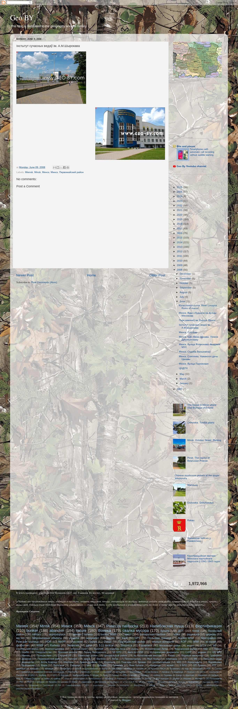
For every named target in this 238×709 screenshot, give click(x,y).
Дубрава (102, 665)
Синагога (118, 665)
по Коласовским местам (148, 655)
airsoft (78, 668)
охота (202, 672)
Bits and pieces (186, 146)
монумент (92, 638)
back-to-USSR (135, 652)
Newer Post (25, 275)
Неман (218, 649)
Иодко (96, 675)
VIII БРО (217, 652)
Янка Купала (136, 665)
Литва (115, 658)
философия (79, 678)
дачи (89, 645)
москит (133, 675)
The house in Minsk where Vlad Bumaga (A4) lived (201, 406)
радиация (193, 634)
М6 (195, 658)
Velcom (141, 682)
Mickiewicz (114, 682)
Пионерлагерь (133, 658)
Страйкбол (24, 672)
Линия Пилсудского (95, 652)
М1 (214, 645)
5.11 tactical (106, 645)
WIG (178, 662)
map (187, 668)
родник (202, 652)
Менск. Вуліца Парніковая (194, 363)
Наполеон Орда (212, 658)
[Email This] (54, 167)
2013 (180, 247)
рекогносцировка (54, 649)
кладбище (178, 672)
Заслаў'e (107, 672)
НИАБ (216, 682)
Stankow (101, 658)
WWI (196, 641)
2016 (180, 233)
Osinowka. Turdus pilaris (200, 422)
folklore (151, 682)
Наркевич (202, 675)
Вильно (181, 682)
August (184, 292)
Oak (205, 649)
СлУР (188, 652)
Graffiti (25, 652)
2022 (180, 205)
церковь (211, 634)
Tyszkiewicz (175, 668)
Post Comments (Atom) (44, 282)
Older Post (157, 275)
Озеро (108, 641)
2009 (180, 265)
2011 (180, 256)
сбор (66, 678)
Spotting (42, 675)
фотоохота (100, 682)
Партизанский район (131, 641)
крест (128, 634)
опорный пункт (78, 649)
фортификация (208, 626)
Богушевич (135, 678)
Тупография (135, 672)
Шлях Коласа (151, 672)
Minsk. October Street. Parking (204, 440)
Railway (55, 645)
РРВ (124, 675)
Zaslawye (75, 665)
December (186, 274)
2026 (180, 187)
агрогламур (98, 685)
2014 (180, 242)
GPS (137, 638)
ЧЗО (87, 685)
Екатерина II (139, 685)
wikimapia (171, 658)
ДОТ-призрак (162, 678)
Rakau (190, 520)
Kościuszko (124, 685)
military (36, 634)
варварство (28, 662)
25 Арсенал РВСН (157, 668)
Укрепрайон (208, 638)
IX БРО (31, 675)
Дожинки (26, 658)
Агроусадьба (194, 662)
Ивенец (26, 655)
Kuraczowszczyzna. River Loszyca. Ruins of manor (198, 307)
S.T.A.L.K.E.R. (129, 682)
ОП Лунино (199, 665)
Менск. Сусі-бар (188, 332)
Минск (54, 172)
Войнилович (194, 682)
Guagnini (111, 685)
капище (49, 668)
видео (190, 645)
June (183, 301)
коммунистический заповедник (49, 672)
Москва (198, 678)
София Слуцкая (32, 678)
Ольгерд (20, 685)
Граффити (216, 655)
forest (195, 630)
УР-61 (189, 685)
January (184, 383)
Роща (129, 668)
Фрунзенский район (185, 649)
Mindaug (109, 678)
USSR (96, 672)
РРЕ (209, 668)
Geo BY (22, 17)
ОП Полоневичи (214, 678)
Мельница (121, 672)
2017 (180, 228)
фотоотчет (23, 645)
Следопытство (43, 652)
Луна (105, 675)
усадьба (74, 638)
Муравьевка (215, 662)
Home (91, 275)
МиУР (62, 641)
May (182, 374)
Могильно (109, 662)
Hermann (72, 672)
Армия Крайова (89, 662)
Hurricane (58, 665)
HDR (48, 641)
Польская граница (159, 638)
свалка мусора (135, 630)
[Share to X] (61, 167)
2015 (180, 237)
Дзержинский (91, 668)
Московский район (170, 645)
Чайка (47, 678)
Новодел (191, 672)
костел (20, 638)
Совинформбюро (73, 685)
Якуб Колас (153, 658)
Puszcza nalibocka (122, 626)
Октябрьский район (27, 649)
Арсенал (161, 682)
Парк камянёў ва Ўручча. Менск (197, 320)
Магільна (192, 485)
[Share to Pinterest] (68, 167)
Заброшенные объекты (47, 638)
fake (88, 665)
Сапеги (218, 668)
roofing (156, 675)
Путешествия (44, 655)
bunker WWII (108, 634)
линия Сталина (83, 634)
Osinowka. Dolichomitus (200, 502)
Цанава (64, 682)
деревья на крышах (27, 668)
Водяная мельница (192, 655)
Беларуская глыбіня (153, 634)
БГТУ (203, 645)
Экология (73, 645)
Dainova (20, 675)
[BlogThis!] (58, 167)
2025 (180, 191)
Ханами (140, 668)
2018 (180, 224)
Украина (52, 682)
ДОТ (181, 630)
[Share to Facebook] (64, 167)
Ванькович (198, 668)
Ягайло (199, 685)
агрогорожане (212, 685)
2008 (180, 270)
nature (81, 630)
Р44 (59, 685)
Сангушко (40, 682)
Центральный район (115, 655)
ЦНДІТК (183, 368)
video (177, 634)
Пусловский (48, 685)
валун (93, 641)
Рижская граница (27, 641)
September (186, 287)
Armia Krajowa (49, 662)
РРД (18, 678)
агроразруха (57, 634)
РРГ (214, 665)
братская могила (67, 652)
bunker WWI (186, 638)
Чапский (72, 658)
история (211, 641)
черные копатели (163, 641)
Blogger (126, 700)
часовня (77, 641)
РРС (29, 682)
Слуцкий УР (64, 655)
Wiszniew (68, 662)
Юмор (75, 682)
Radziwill (98, 649)
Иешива (187, 678)
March (183, 378)
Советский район (88, 655)
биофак (166, 672)
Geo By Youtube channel (191, 166)
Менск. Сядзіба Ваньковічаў (195, 351)
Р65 (21, 682)
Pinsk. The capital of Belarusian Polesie (198, 459)
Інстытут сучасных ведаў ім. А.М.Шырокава (195, 326)
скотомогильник (161, 662)
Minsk (37, 172)
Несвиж (215, 675)
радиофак (86, 682)
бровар (142, 662)
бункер (164, 630)
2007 (180, 389)
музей (170, 665)
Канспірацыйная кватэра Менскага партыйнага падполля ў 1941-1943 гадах (203, 558)
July (182, 297)
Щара (44, 665)
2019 (180, 219)
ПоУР (179, 685)
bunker (32, 630)
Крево (105, 668)
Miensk (29, 172)
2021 (180, 210)
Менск (45, 172)
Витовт (148, 678)
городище (155, 665)
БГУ (185, 658)
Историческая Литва (156, 649)
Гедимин (168, 675)
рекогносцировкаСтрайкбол (28, 689)
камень (56, 678)
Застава (206, 682)
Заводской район (80, 675)
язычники (214, 672)
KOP (184, 641)
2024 (180, 196)
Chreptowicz (65, 668)
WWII (39, 645)
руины (135, 649)
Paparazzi (122, 678)
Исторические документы (164, 652)
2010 (180, 260)
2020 (180, 215)
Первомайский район (71, 172)
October (184, 283)
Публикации (33, 685)
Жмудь (152, 685)
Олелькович (117, 668)
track (125, 638)
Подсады (126, 662)
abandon (56, 630)
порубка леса (117, 649)
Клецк (179, 675)
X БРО (183, 665)
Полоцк (115, 675)
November (186, 278)
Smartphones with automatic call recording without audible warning (202, 152)
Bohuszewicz (95, 678)
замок (87, 658)
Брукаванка (28, 665)
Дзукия (175, 678)
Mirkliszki (85, 672)
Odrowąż (145, 675)
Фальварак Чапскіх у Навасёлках (199, 539)
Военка (104, 630)
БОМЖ (172, 682)
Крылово (190, 675)
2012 (180, 251)
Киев (171, 685)
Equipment (145, 645)
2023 (180, 201)
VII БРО (116, 652)
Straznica (126, 645)
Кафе (162, 685)
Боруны (64, 675)
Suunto (110, 638)
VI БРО (53, 675)
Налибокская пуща (167, 626)
